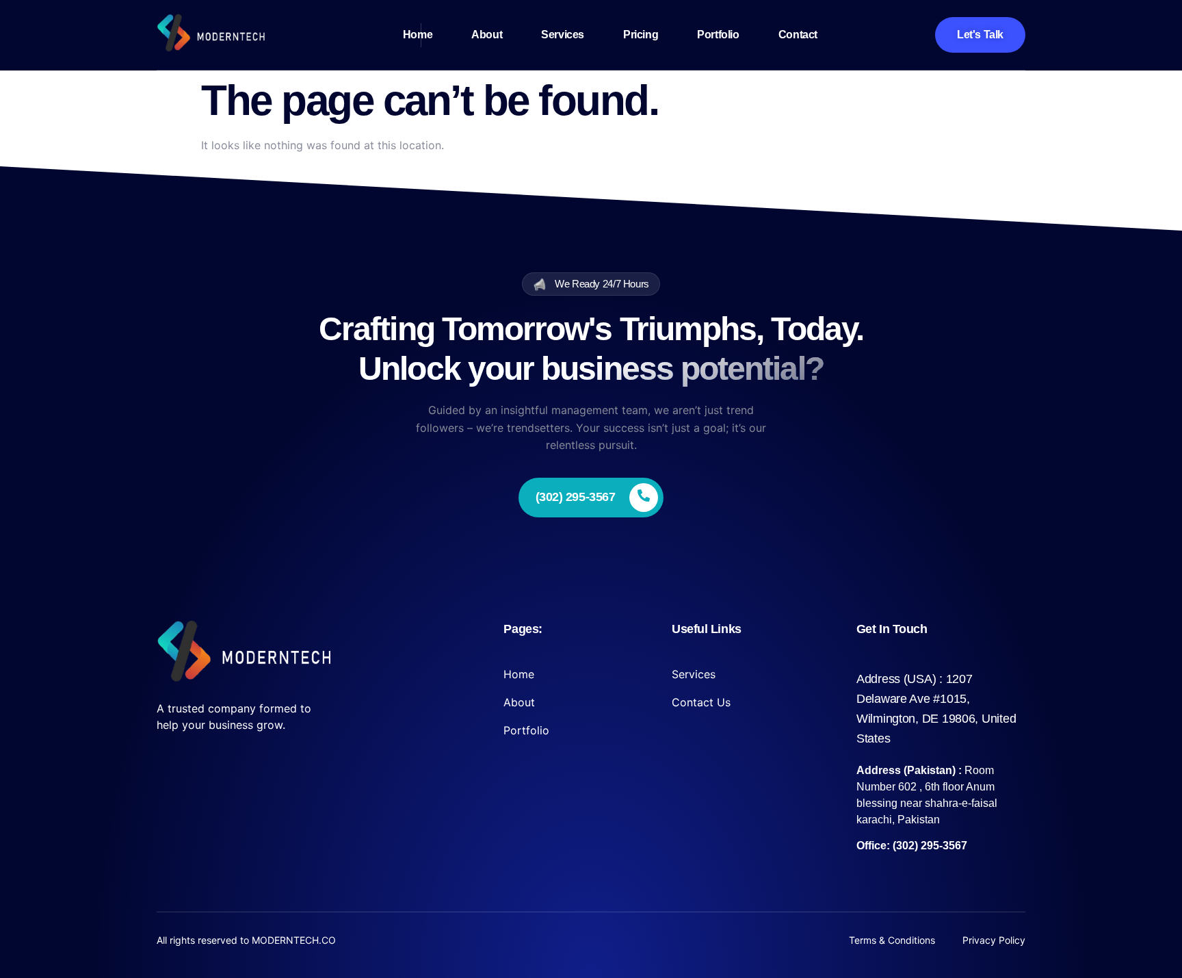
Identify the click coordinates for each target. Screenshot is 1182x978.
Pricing (640, 34)
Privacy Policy (993, 940)
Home (417, 34)
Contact (797, 34)
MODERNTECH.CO (294, 940)
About (486, 34)
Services (562, 34)
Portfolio (718, 34)
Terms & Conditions (892, 940)
